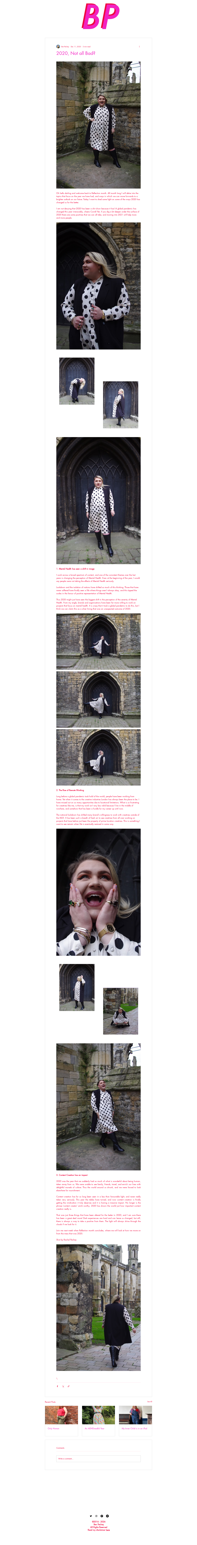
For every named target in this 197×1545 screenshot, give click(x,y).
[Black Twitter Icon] (91, 1516)
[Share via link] (68, 1386)
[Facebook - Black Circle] (102, 1516)
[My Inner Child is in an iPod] (135, 1415)
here (108, 1529)
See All (149, 1401)
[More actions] (139, 46)
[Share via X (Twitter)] (63, 1386)
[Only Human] (61, 1415)
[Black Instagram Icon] (96, 1516)
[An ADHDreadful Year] (98, 1415)
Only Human (53, 1428)
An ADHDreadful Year (94, 1428)
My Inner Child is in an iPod (134, 1428)
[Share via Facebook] (57, 1386)
